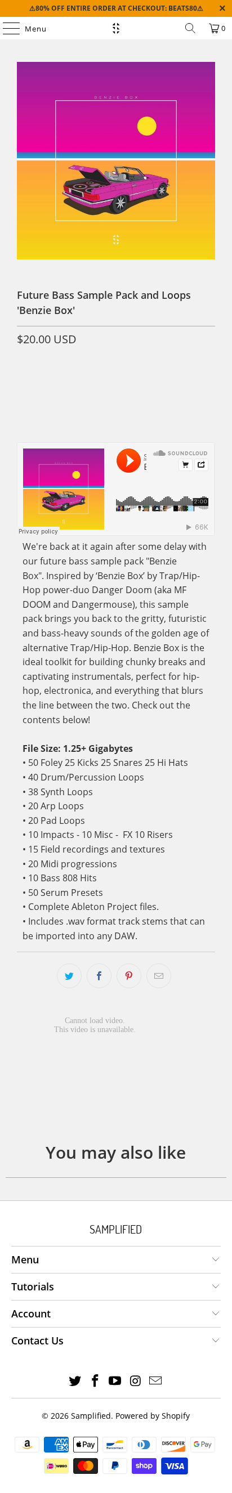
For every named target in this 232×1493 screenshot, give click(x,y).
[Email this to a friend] (158, 975)
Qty (23, 363)
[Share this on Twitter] (69, 975)
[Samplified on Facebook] (95, 1381)
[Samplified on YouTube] (115, 1381)
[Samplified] (116, 28)
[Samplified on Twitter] (75, 1381)
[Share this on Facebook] (99, 975)
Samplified (91, 1415)
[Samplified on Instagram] (135, 1381)
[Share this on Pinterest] (129, 975)
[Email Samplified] (156, 1381)
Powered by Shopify (152, 1415)
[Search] (190, 28)
